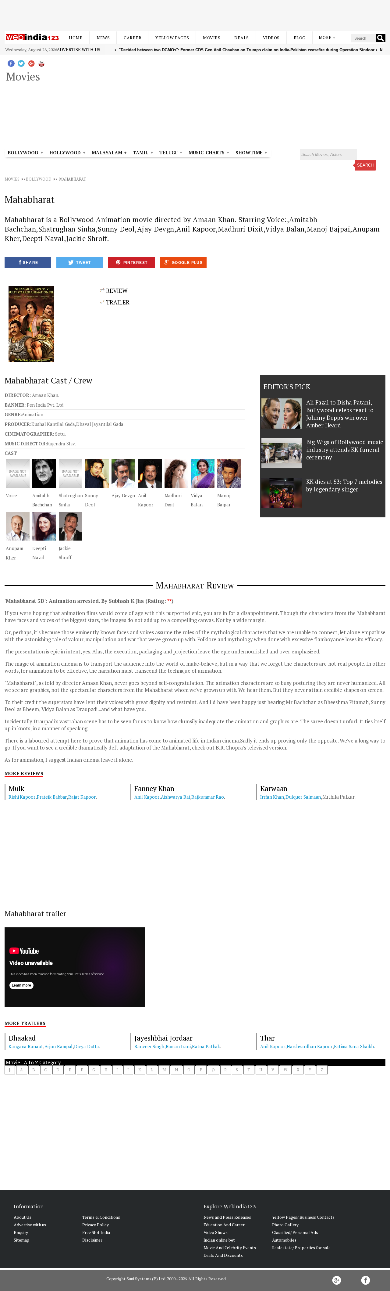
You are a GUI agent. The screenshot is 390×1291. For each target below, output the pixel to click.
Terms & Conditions (101, 1217)
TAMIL (140, 152)
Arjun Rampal (58, 1046)
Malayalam (107, 152)
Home (76, 38)
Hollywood (65, 152)
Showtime (250, 152)
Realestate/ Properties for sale (301, 1247)
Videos (271, 38)
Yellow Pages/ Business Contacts (303, 1217)
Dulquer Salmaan (303, 797)
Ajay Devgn (123, 495)
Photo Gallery (285, 1225)
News (103, 38)
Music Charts (207, 152)
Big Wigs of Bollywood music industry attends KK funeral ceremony (344, 449)
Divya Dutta (86, 1046)
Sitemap (21, 1240)
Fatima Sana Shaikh (354, 1046)
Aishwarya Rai (175, 797)
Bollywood (23, 152)
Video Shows (216, 1232)
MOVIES (12, 179)
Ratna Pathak (206, 1046)
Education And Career (224, 1225)
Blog (300, 38)
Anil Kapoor (146, 797)
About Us (22, 1217)
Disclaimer (92, 1240)
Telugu (168, 152)
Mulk (16, 788)
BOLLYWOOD (38, 179)
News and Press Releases (227, 1217)
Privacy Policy (95, 1225)
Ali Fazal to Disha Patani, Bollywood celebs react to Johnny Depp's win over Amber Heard (340, 413)
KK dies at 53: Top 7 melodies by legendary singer (344, 485)
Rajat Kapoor (82, 797)
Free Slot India (96, 1232)
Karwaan (273, 788)
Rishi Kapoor (22, 797)
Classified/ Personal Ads (295, 1232)
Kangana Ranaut (26, 1046)
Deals (241, 38)
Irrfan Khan (272, 797)
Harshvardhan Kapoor (309, 1046)
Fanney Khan (154, 788)
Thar (267, 1038)
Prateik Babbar (52, 797)
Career (132, 38)
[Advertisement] (195, 14)
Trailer (117, 302)
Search (365, 165)
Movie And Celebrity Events (230, 1247)
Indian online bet (219, 1240)
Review (116, 290)
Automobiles (284, 1240)
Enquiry (21, 1232)
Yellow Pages (172, 38)
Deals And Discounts (223, 1255)
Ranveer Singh (149, 1046)
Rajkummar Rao (207, 797)
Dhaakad (22, 1038)
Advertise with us (78, 49)
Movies (211, 38)
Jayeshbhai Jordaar (163, 1038)
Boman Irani (178, 1046)
